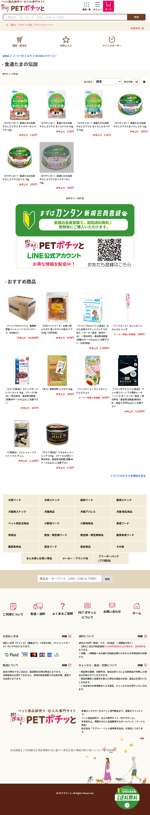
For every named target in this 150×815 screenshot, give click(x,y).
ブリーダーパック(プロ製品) (108, 558)
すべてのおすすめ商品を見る (129, 475)
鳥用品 (12, 535)
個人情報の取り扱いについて (87, 750)
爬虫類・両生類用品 (91, 535)
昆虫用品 (85, 546)
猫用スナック (124, 500)
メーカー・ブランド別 (75, 558)
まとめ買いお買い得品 (39, 558)
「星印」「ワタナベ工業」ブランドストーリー (31, 24)
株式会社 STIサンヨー (46, 55)
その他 (120, 546)
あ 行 (29, 55)
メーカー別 (18, 55)
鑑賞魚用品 (14, 546)
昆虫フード (50, 546)
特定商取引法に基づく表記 (53, 750)
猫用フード (86, 500)
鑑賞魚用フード (125, 535)
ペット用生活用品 (18, 523)
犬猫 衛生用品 (124, 511)
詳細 (64, 636)
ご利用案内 (29, 750)
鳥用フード (122, 523)
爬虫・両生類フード (55, 535)
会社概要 (15, 750)
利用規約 (111, 750)
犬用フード (14, 500)
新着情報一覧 (137, 28)
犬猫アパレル (88, 511)
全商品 (6, 55)
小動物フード (52, 523)
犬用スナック (52, 500)
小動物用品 (86, 523)
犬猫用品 (49, 511)
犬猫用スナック (17, 511)
